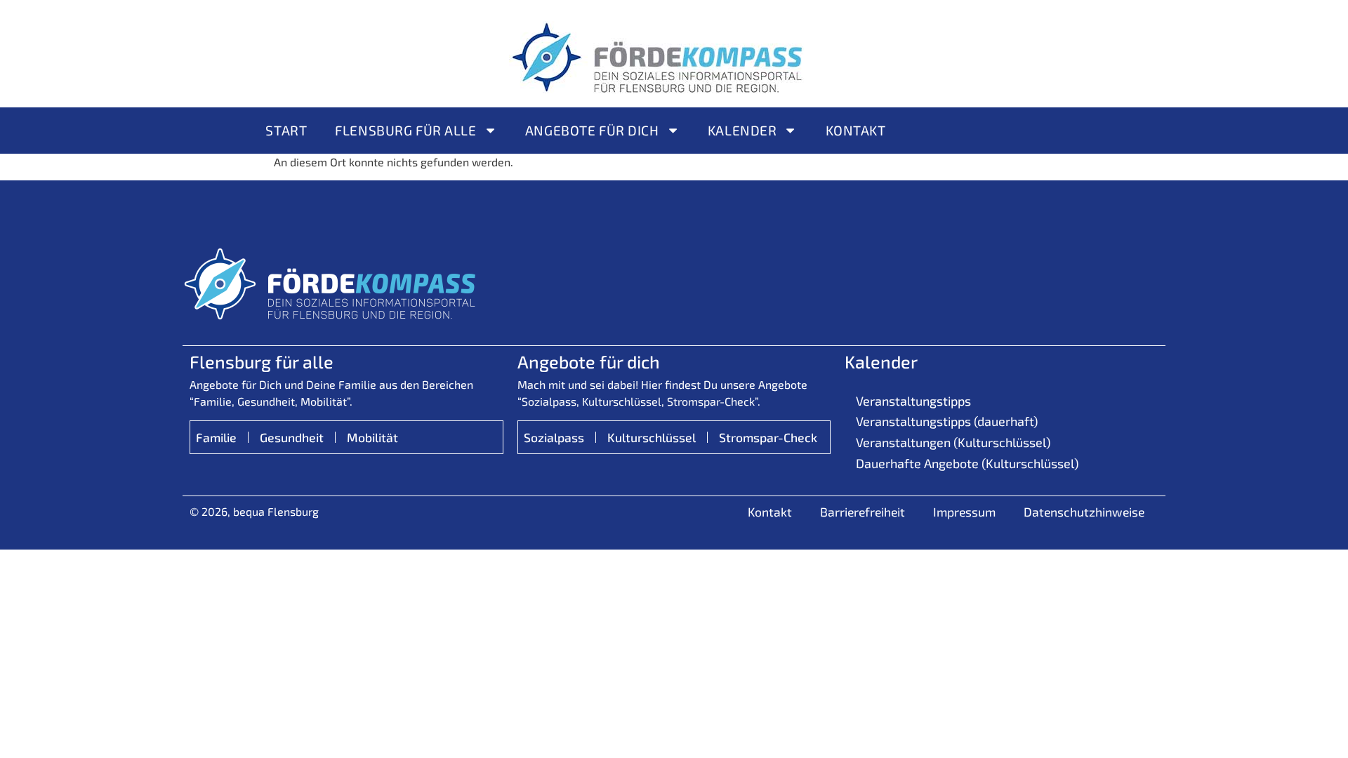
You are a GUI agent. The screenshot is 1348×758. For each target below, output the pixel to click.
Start (286, 130)
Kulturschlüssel (651, 437)
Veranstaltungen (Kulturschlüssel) (953, 442)
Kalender (742, 130)
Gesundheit (292, 437)
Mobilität (372, 437)
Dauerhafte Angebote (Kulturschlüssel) (967, 463)
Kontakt (856, 130)
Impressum (964, 512)
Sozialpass (554, 437)
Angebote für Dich (592, 130)
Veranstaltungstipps (913, 400)
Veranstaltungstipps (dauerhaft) (947, 421)
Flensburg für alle (405, 130)
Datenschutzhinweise (1084, 512)
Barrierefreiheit (862, 512)
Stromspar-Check (768, 437)
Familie (216, 437)
